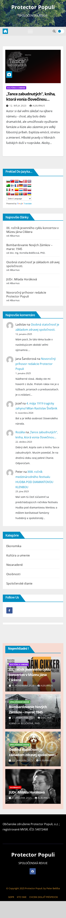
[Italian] (8, 190)
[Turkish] (25, 194)
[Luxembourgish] (21, 190)
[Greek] (25, 185)
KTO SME (21, 897)
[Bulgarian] (8, 181)
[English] (29, 181)
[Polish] (29, 190)
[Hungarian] (29, 185)
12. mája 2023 (18, 105)
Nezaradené (14, 565)
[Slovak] (12, 194)
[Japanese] (12, 190)
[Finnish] (12, 185)
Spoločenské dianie (19, 583)
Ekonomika (13, 546)
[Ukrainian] (29, 194)
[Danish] (25, 181)
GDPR (11, 897)
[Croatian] (17, 181)
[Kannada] (17, 190)
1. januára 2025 (22, 797)
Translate (28, 203)
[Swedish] (21, 194)
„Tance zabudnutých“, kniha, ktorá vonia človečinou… (30, 96)
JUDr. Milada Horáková (21, 279)
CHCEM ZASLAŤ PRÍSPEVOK (43, 897)
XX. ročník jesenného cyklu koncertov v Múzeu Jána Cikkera (30, 674)
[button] (54, 31)
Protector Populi (33, 7)
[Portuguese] (8, 194)
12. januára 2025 (23, 760)
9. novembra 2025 (23, 685)
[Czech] (21, 181)
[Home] (5, 31)
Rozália (20, 432)
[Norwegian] (25, 190)
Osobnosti (13, 574)
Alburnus (39, 105)
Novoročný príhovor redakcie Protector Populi (26, 294)
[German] (21, 185)
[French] (17, 185)
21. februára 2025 (23, 717)
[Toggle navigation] (30, 31)
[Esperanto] (8, 185)
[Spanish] (17, 194)
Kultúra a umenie (16, 88)
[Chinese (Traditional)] (12, 181)
